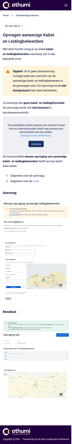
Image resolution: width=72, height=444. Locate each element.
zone (36, 181)
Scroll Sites (40, 439)
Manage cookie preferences (36, 135)
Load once (36, 144)
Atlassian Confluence (58, 439)
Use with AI (14, 26)
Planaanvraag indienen (27, 15)
